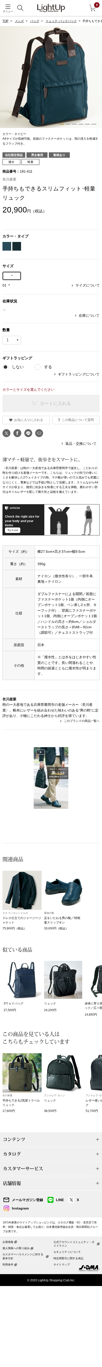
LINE (60, 1200)
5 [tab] (87, 124)
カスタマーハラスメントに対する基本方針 (22, 1256)
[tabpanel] (51, 86)
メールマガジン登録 (27, 1200)
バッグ (34, 21)
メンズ (19, 21)
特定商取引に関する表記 (68, 1258)
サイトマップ (61, 1264)
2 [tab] (68, 124)
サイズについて (88, 285)
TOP (5, 21)
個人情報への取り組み (16, 1248)
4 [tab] (80, 124)
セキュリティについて (67, 1251)
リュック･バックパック (61, 21)
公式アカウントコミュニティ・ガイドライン (73, 1243)
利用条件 (7, 1264)
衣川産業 (9, 179)
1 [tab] (61, 124)
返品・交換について (81, 444)
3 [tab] (74, 124)
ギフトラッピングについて (79, 374)
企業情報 (7, 1241)
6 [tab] (93, 124)
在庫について (89, 315)
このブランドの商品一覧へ (82, 721)
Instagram (20, 1208)
